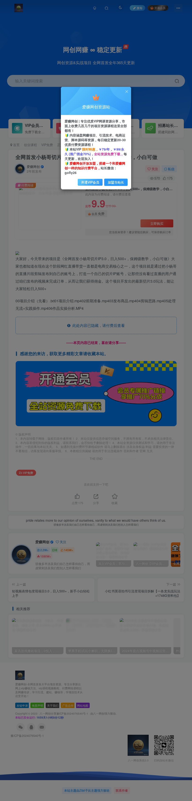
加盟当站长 (116, 182)
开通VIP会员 (90, 182)
